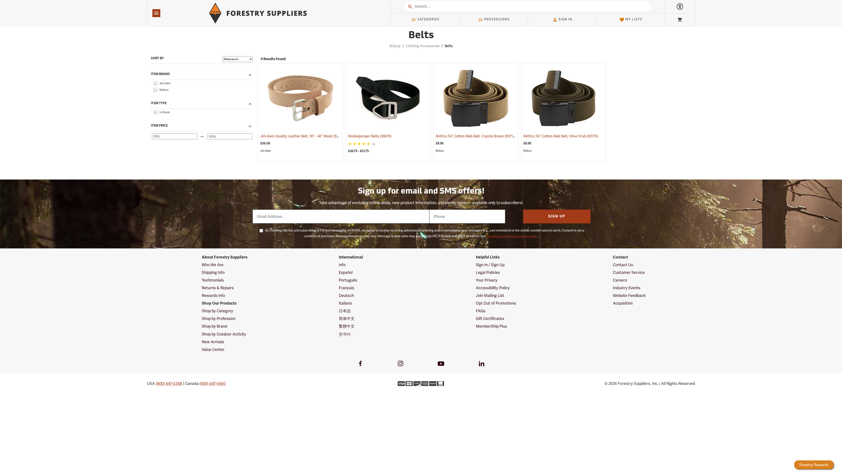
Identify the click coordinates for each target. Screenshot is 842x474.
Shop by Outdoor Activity (224, 334)
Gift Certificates (490, 318)
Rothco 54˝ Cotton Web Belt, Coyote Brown (476, 136)
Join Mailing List (490, 295)
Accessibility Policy (493, 287)
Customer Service (629, 272)
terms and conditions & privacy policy (512, 236)
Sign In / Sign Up (490, 264)
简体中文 (347, 318)
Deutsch (346, 295)
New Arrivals (213, 341)
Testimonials (213, 280)
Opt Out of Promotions (496, 303)
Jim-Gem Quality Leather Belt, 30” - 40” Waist (302, 136)
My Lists (633, 19)
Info (342, 264)
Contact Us (623, 264)
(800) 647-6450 (212, 383)
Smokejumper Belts (369, 136)
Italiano (345, 303)
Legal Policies (488, 272)
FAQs (480, 310)
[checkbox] (155, 82)
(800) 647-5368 (169, 383)
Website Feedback (629, 295)
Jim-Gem (265, 151)
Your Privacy (487, 280)
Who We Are (212, 264)
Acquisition (623, 303)
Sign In (565, 19)
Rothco (440, 151)
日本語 (345, 310)
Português (348, 280)
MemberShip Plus (491, 326)
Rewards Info (213, 295)
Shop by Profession (218, 318)
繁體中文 (347, 326)
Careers (620, 280)
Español (346, 272)
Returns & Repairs (218, 287)
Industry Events (626, 287)
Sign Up (556, 216)
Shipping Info (213, 272)
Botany (395, 46)
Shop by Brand (214, 326)
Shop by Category (217, 310)
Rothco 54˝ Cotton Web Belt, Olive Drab (560, 136)
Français (346, 287)
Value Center (213, 349)
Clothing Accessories (423, 46)
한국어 (345, 334)
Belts (421, 36)
